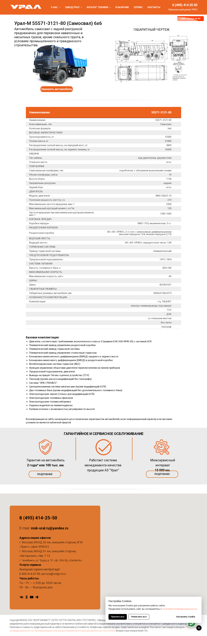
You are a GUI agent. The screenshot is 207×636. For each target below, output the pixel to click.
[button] (56, 89)
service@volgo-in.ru (53, 574)
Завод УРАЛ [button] (72, 7)
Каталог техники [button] (98, 7)
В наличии (122, 7)
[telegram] (37, 597)
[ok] (27, 597)
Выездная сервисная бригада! (39, 569)
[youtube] (32, 597)
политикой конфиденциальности (179, 609)
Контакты (154, 7)
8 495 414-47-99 (29, 574)
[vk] (22, 597)
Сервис (138, 7)
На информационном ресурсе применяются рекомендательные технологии (74, 630)
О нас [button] (54, 7)
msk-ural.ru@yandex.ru (49, 528)
